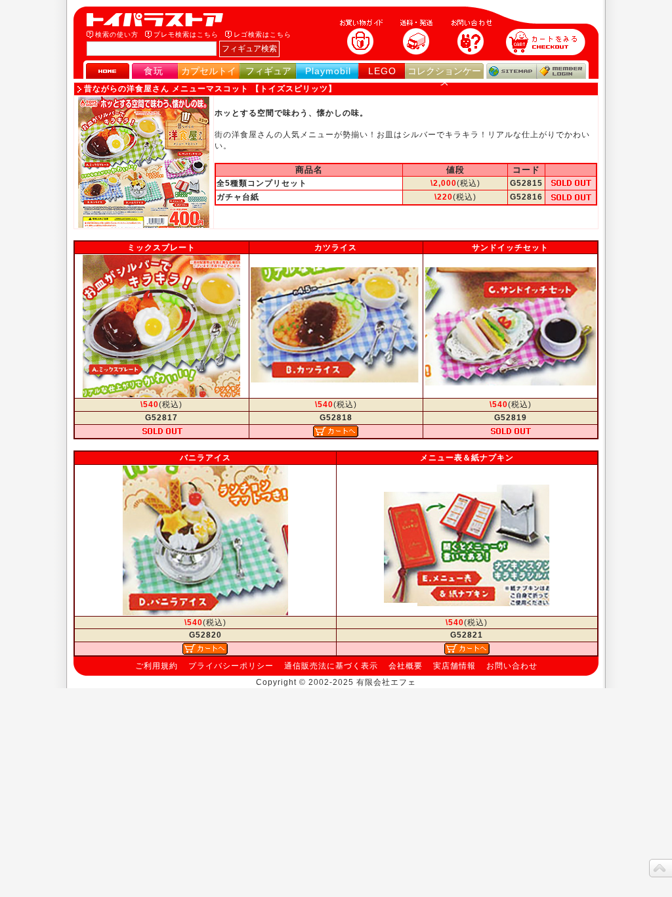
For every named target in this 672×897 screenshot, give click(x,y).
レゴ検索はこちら (262, 34)
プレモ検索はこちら (186, 34)
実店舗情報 (454, 665)
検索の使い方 (116, 34)
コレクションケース (444, 76)
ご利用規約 (156, 665)
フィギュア (268, 71)
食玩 (153, 71)
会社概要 (405, 665)
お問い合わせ (511, 665)
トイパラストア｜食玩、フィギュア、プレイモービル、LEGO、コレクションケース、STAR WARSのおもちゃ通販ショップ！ (159, 19)
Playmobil (328, 71)
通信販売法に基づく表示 (331, 665)
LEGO (382, 71)
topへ (660, 868)
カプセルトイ (208, 71)
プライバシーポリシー (231, 665)
